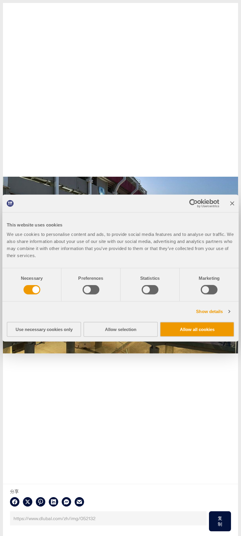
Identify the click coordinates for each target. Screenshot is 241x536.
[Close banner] (232, 203)
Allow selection (120, 329)
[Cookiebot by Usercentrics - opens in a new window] (193, 203)
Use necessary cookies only (44, 329)
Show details (209, 311)
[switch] (91, 290)
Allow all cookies (197, 329)
